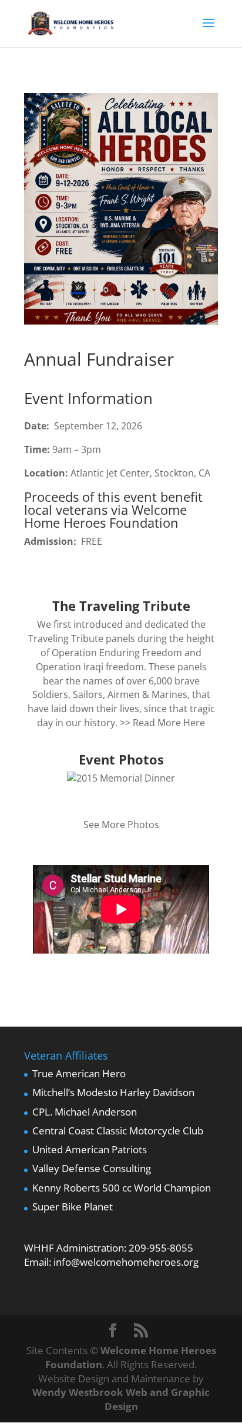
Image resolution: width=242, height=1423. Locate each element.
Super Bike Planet (72, 1206)
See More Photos (121, 824)
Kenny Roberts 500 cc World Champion (121, 1187)
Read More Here (169, 722)
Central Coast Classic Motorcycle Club (117, 1130)
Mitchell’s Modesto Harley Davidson (113, 1092)
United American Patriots (89, 1149)
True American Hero (79, 1073)
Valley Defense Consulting (91, 1168)
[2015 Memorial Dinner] (121, 778)
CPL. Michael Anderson (84, 1111)
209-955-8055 (161, 1248)
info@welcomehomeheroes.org (126, 1262)
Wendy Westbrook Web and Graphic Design (121, 1399)
